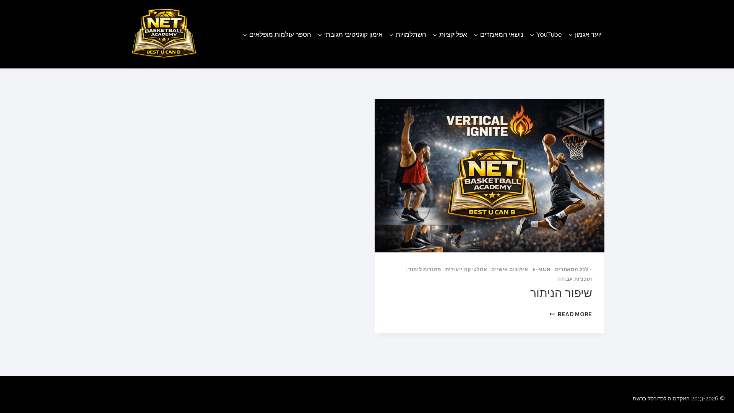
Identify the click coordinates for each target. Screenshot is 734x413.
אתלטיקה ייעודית (466, 269)
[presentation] (489, 175)
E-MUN (542, 269)
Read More (570, 314)
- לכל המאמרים (573, 269)
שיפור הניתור (561, 293)
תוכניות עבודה (574, 279)
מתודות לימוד (424, 269)
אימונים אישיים (509, 269)
